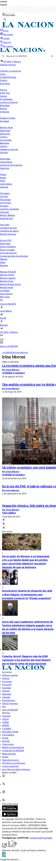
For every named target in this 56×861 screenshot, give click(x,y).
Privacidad (47, 837)
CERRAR (3, 2)
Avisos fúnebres (8, 246)
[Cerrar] (44, 51)
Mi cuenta (8, 46)
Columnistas (6, 162)
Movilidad (5, 105)
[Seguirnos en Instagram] (3, 792)
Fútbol (3, 174)
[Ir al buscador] (4, 19)
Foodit (6, 38)
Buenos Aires (6, 127)
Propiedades (6, 99)
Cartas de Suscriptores (11, 165)
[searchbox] (27, 56)
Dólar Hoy (5, 92)
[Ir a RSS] (3, 800)
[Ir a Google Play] (10, 809)
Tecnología (5, 199)
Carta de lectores (8, 252)
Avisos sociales (7, 249)
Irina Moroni (21, 352)
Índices (3, 108)
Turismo (4, 196)
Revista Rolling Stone (10, 284)
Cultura (3, 136)
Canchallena (6, 183)
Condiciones (36, 837)
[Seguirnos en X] (3, 784)
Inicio (5, 30)
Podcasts (4, 212)
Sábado (3, 259)
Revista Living (6, 281)
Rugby (3, 177)
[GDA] (9, 847)
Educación (5, 133)
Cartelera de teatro (9, 231)
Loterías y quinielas (9, 209)
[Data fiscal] (4, 856)
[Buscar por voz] (52, 56)
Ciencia (3, 146)
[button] (28, 198)
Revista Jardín (6, 287)
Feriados (4, 205)
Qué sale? (5, 224)
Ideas (2, 262)
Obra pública (9, 513)
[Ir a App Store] (10, 815)
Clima (2, 74)
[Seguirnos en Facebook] (3, 776)
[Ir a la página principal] (28, 26)
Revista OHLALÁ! (8, 271)
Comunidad (5, 140)
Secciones (8, 34)
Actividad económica (13, 373)
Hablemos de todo (9, 149)
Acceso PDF (5, 240)
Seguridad (5, 130)
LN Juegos (5, 193)
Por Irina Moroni (10, 369)
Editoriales (5, 158)
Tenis (2, 180)
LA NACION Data (8, 77)
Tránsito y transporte (10, 71)
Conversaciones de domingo (14, 256)
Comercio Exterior (9, 102)
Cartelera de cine (8, 227)
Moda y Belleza (7, 215)
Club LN (7, 42)
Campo (3, 96)
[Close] (3, 520)
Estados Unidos (7, 118)
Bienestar (4, 143)
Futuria (3, 89)
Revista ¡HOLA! (7, 274)
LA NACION (8, 352)
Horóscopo (5, 202)
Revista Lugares (7, 278)
